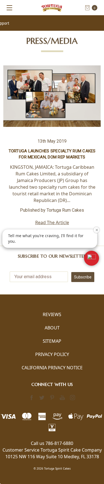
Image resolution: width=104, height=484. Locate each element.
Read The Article (52, 222)
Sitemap (52, 341)
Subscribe (83, 277)
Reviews (52, 314)
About (52, 328)
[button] (91, 258)
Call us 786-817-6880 (52, 443)
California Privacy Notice (52, 368)
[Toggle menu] (7, 7)
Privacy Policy (52, 354)
